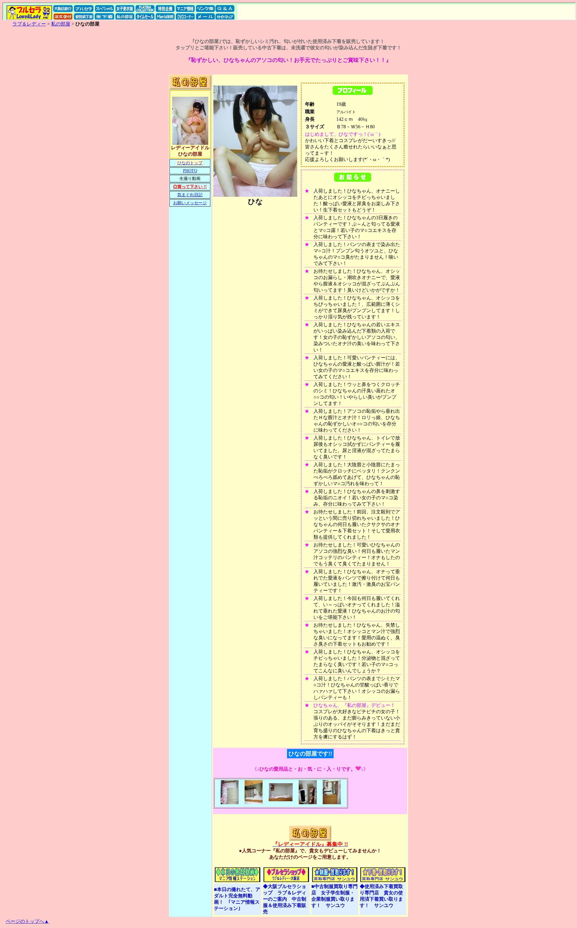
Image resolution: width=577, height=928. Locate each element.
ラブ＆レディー (29, 23)
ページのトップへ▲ (27, 921)
